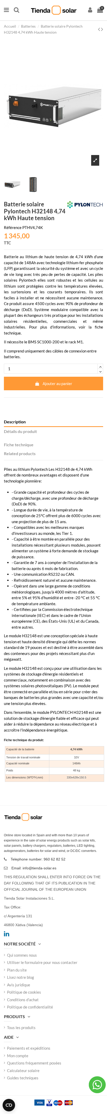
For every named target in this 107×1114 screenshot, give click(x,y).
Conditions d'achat (23, 999)
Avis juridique (18, 984)
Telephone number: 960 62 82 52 (38, 859)
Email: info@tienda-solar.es (33, 868)
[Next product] (102, 29)
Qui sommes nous (22, 955)
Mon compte (17, 1055)
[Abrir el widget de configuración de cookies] (9, 1105)
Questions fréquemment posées (34, 1063)
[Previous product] (99, 29)
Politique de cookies (24, 992)
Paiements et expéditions (28, 1048)
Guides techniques (22, 1077)
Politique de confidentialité (30, 1007)
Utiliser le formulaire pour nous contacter (42, 962)
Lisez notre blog (20, 977)
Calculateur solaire (23, 1070)
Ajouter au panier (57, 383)
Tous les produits (21, 1027)
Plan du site (17, 970)
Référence (13, 227)
